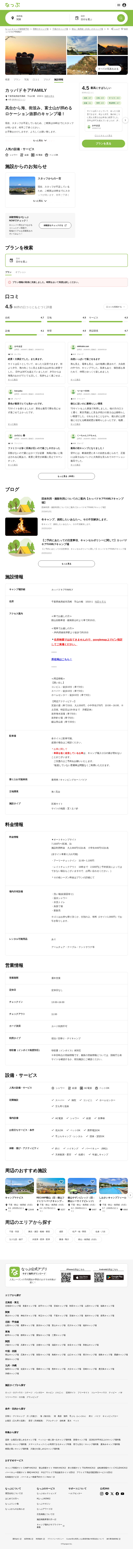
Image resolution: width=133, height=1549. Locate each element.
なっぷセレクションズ (46, 1493)
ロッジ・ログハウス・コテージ (18, 1392)
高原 (60, 1416)
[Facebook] (117, 1494)
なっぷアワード (43, 1509)
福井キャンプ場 (90, 1325)
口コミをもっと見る (103, 135)
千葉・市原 (14, 1231)
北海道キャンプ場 (13, 1306)
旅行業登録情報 (112, 1539)
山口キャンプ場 (74, 1355)
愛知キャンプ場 (43, 1335)
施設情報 (58, 79)
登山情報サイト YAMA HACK (51, 1468)
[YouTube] (122, 1494)
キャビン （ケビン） (55, 1392)
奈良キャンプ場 (74, 1345)
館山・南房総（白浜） (88, 1239)
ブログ (46, 79)
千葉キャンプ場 (60, 1316)
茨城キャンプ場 (76, 1316)
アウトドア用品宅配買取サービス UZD (93, 1472)
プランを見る (103, 143)
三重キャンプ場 (59, 1335)
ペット (76, 1421)
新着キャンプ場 (80, 1440)
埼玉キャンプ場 (45, 1316)
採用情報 (27, 1539)
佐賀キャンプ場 (27, 1369)
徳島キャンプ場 (105, 1355)
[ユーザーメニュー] (121, 5)
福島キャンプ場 (107, 1306)
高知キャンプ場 (12, 1359)
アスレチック (52, 1421)
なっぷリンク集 (12, 1504)
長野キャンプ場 (27, 1325)
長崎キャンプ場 (43, 1369)
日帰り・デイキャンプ (15, 1416)
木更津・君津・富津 (41, 1239)
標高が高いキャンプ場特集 (17, 1449)
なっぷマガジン (43, 1504)
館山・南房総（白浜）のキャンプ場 (87, 29)
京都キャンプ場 (43, 1345)
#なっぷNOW (42, 1498)
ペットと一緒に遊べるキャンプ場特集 (54, 1440)
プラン (17, 79)
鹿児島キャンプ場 (106, 1369)
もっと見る (38, 140)
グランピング (32, 1397)
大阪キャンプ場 (12, 1345)
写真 (26, 79)
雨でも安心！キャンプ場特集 (86, 1444)
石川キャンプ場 (74, 1325)
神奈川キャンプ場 (28, 1316)
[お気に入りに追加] (30, 1182)
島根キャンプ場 (59, 1355)
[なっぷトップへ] (12, 5)
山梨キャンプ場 (12, 1325)
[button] (35, 361)
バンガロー (39, 1392)
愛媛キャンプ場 (121, 1355)
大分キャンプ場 (74, 1369)
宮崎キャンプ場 (90, 1369)
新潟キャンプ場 (43, 1325)
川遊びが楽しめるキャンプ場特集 (45, 1449)
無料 (65, 1416)
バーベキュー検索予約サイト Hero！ (37, 1477)
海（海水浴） (46, 1416)
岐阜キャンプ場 (12, 1335)
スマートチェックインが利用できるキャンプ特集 (50, 1444)
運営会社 (15, 1539)
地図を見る (49, 96)
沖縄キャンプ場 (12, 1373)
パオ (120, 1392)
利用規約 (39, 1539)
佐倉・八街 (100, 1231)
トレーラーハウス (99, 1392)
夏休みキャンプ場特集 (110, 1444)
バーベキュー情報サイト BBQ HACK (21, 1472)
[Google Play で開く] (115, 1277)
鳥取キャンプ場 (43, 1355)
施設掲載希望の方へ (45, 1519)
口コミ (36, 79)
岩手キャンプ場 (45, 1306)
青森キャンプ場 (29, 1306)
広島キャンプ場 (27, 1355)
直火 (69, 1421)
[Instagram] (101, 1494)
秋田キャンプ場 (76, 1306)
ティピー (113, 1392)
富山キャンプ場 (59, 1325)
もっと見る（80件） (66, 476)
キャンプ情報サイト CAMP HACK (20, 1468)
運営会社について (13, 1493)
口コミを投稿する (114, 307)
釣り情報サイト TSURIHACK (80, 1468)
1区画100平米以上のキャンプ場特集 (105, 1440)
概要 (7, 79)
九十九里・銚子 (16, 1239)
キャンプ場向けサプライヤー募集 (49, 1525)
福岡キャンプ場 (12, 1369)
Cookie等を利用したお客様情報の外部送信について (85, 1539)
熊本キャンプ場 (59, 1369)
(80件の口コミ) (18, 100)
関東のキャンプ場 (40, 29)
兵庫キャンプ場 (27, 1345)
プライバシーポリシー (56, 1539)
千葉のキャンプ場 (60, 29)
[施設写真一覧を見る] (35, 55)
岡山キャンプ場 (12, 1355)
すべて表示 (13, 380)
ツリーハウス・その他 (15, 1397)
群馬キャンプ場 (107, 1316)
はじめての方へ (12, 1498)
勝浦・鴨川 (64, 1239)
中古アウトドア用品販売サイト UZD (57, 1472)
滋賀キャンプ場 (59, 1345)
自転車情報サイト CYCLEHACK (111, 1468)
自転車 (63, 1421)
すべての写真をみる (108, 68)
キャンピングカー (110, 1416)
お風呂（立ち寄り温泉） (16, 1421)
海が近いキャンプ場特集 (16, 1444)
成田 (61, 1231)
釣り (91, 1416)
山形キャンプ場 (92, 1306)
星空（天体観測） (36, 1421)
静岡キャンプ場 (27, 1335)
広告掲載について (44, 1514)
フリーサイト (83, 1392)
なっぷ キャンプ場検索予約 (17, 29)
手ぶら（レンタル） (78, 1416)
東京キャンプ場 (12, 1316)
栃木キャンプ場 (92, 1316)
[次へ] (125, 120)
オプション (20, 272)
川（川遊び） (32, 1416)
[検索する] (121, 18)
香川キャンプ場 (90, 1355)
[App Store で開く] (82, 1277)
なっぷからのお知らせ (15, 1509)
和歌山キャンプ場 (91, 1345)
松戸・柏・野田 (79, 1231)
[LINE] (107, 1494)
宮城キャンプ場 (60, 1306)
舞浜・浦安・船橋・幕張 (39, 1231)
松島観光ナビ (11, 1477)
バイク (98, 1416)
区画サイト (71, 1392)
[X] (112, 1494)
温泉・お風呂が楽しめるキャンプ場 (20, 1440)
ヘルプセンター (75, 1493)
